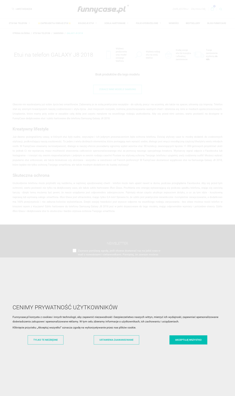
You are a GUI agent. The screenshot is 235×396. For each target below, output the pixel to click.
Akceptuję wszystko (188, 339)
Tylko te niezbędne (45, 339)
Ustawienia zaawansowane (116, 339)
